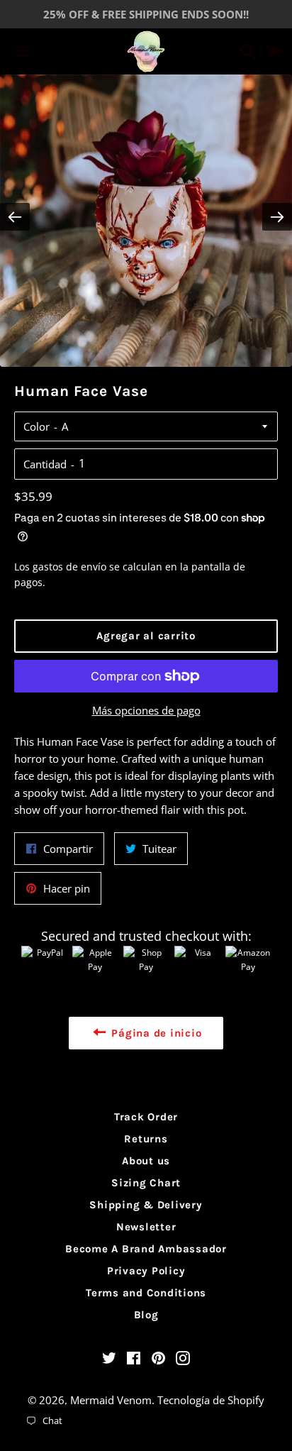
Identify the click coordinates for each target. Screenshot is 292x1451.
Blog (146, 1314)
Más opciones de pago (146, 710)
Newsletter (146, 1226)
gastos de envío (69, 566)
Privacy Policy (146, 1270)
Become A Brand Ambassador (146, 1248)
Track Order (146, 1116)
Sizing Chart (146, 1182)
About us (146, 1160)
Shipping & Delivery (145, 1204)
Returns (145, 1138)
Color (36, 426)
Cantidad (45, 464)
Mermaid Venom (111, 1400)
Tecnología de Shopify (210, 1400)
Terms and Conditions (146, 1292)
